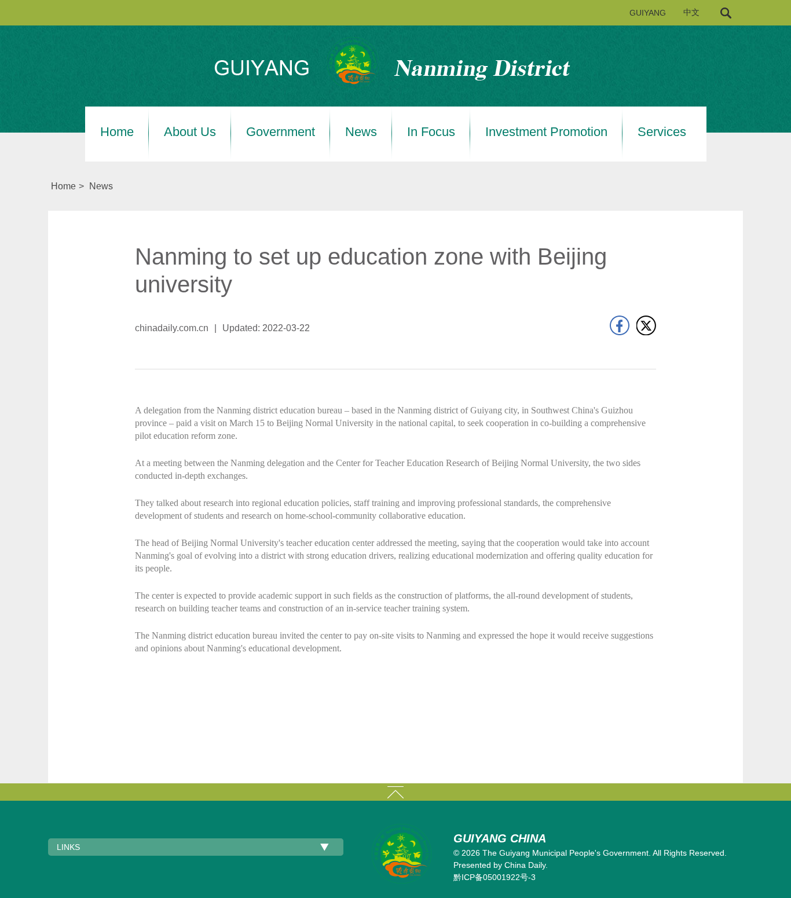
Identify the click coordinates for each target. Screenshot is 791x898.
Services (662, 132)
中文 (691, 12)
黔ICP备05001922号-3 (494, 877)
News (361, 132)
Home (117, 132)
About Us (190, 132)
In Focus (431, 132)
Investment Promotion (546, 132)
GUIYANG (647, 12)
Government (280, 132)
